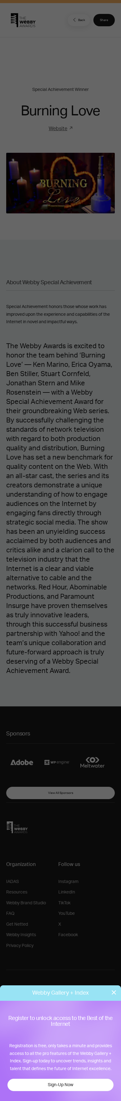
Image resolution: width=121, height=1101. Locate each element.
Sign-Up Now (60, 1085)
